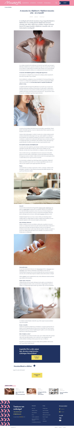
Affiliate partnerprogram (46, 414)
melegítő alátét (26, 209)
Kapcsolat (33, 408)
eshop (65, 2)
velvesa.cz (60, 427)
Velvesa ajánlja (47, 2)
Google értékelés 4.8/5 (19, 416)
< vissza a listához (8, 7)
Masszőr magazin (45, 416)
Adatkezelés (45, 421)
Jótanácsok (33, 2)
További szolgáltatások (35, 416)
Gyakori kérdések (45, 410)
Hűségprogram (45, 408)
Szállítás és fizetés (34, 410)
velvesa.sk (56, 427)
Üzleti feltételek (34, 412)
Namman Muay (39, 269)
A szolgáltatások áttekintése (36, 422)
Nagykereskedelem (46, 412)
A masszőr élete (25, 2)
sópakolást (42, 214)
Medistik (24, 276)
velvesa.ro (64, 427)
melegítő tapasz (48, 207)
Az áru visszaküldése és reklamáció (35, 419)
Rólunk (33, 414)
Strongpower (49, 269)
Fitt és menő (39, 2)
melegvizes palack (42, 207)
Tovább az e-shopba (37, 357)
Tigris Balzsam (21, 270)
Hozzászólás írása (37, 375)
